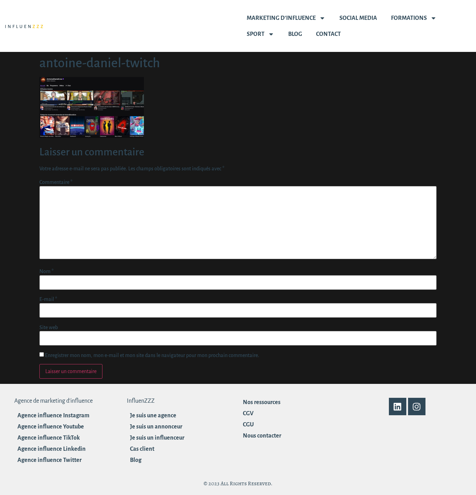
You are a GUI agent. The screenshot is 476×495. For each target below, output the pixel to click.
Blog (295, 34)
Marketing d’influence (281, 18)
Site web (48, 327)
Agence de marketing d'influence (53, 401)
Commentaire (55, 182)
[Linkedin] (397, 406)
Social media (358, 18)
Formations (409, 18)
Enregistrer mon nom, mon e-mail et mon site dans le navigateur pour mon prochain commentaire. (152, 355)
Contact (328, 34)
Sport (255, 34)
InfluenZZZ (141, 401)
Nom (46, 271)
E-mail (48, 299)
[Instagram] (416, 406)
